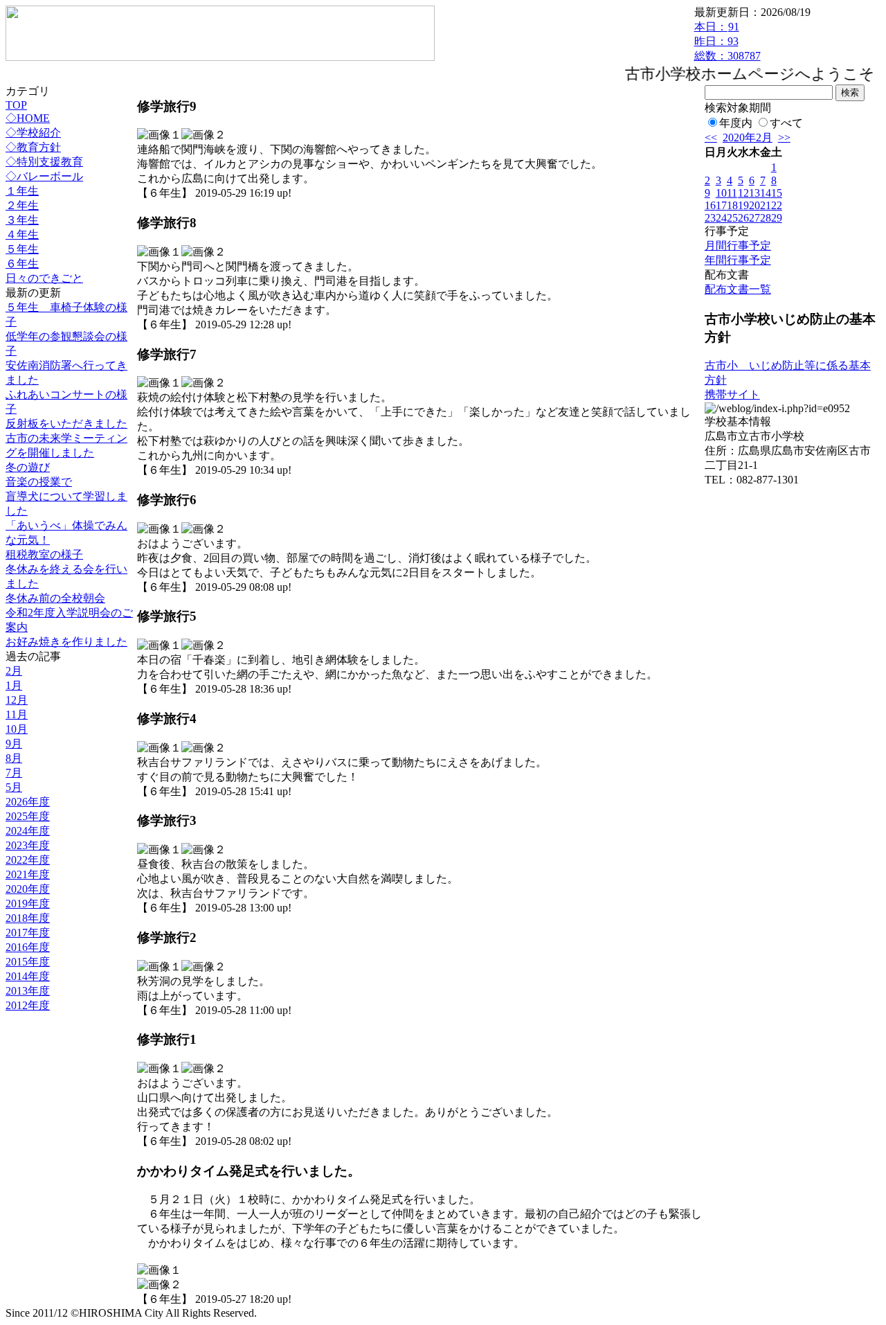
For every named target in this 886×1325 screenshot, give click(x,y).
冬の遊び (28, 467)
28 (765, 218)
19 (743, 205)
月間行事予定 (738, 245)
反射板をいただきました (66, 423)
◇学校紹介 (33, 133)
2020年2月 (747, 137)
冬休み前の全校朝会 (55, 598)
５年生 (22, 249)
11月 (17, 714)
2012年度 (28, 1005)
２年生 (22, 205)
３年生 (22, 220)
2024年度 (28, 831)
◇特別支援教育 (44, 162)
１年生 (22, 191)
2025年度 (28, 816)
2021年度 (28, 874)
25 (732, 218)
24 (721, 218)
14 (765, 193)
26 (743, 218)
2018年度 (28, 918)
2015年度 (28, 962)
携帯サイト (732, 394)
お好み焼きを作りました (66, 642)
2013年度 (28, 991)
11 (732, 193)
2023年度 (28, 845)
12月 (17, 700)
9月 (14, 743)
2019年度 (28, 903)
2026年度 (28, 802)
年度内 (735, 123)
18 (732, 205)
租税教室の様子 (44, 554)
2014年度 (28, 976)
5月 (14, 787)
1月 (14, 685)
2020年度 (28, 889)
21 (765, 205)
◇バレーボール (44, 176)
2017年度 (28, 933)
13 (754, 193)
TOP (16, 105)
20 (754, 205)
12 (743, 193)
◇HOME (28, 118)
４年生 (22, 234)
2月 (14, 671)
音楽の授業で (39, 482)
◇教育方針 (33, 147)
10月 (17, 729)
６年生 (22, 263)
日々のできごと (44, 278)
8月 (14, 758)
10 (721, 193)
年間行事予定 (738, 260)
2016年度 (28, 947)
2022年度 (28, 860)
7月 (14, 773)
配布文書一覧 (738, 289)
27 (754, 218)
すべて (786, 123)
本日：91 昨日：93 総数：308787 (727, 41)
